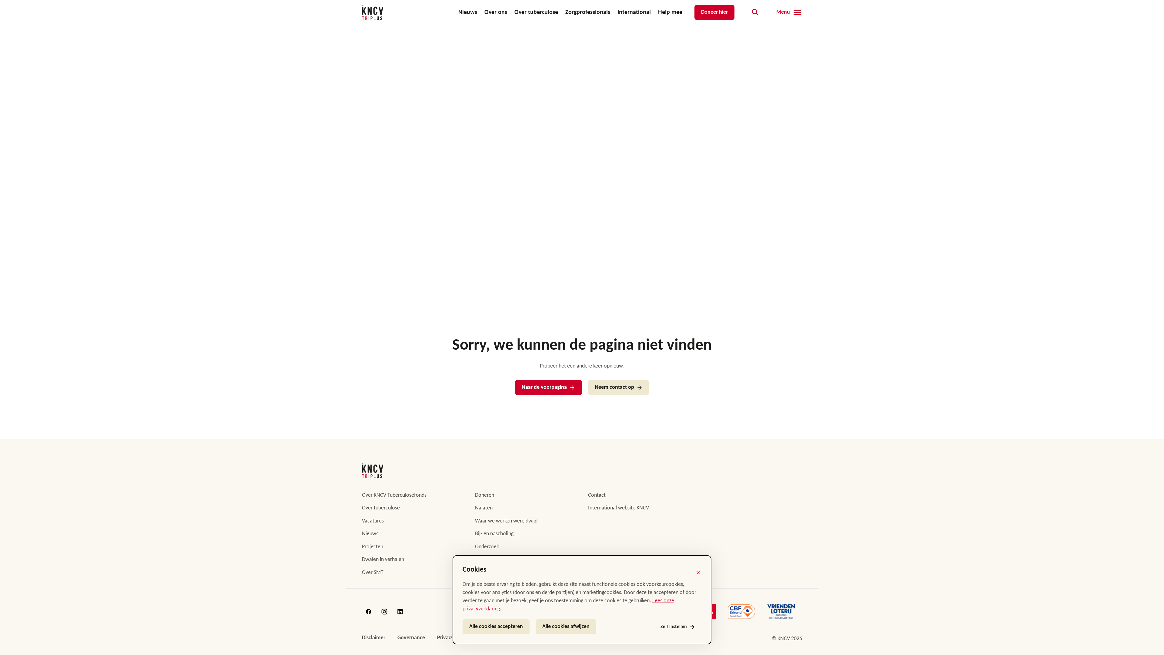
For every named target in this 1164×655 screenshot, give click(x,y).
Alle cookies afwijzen (566, 627)
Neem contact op (614, 387)
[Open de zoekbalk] (755, 12)
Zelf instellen (674, 626)
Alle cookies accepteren (496, 627)
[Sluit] (698, 572)
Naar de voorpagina (544, 387)
